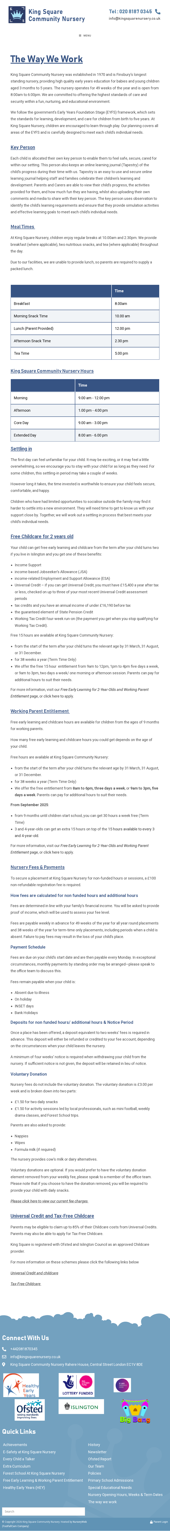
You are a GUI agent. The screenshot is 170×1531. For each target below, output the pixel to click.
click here (52, 852)
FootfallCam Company (15, 1526)
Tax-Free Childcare (26, 1284)
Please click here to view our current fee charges (49, 1201)
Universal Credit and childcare (34, 1273)
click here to (54, 696)
